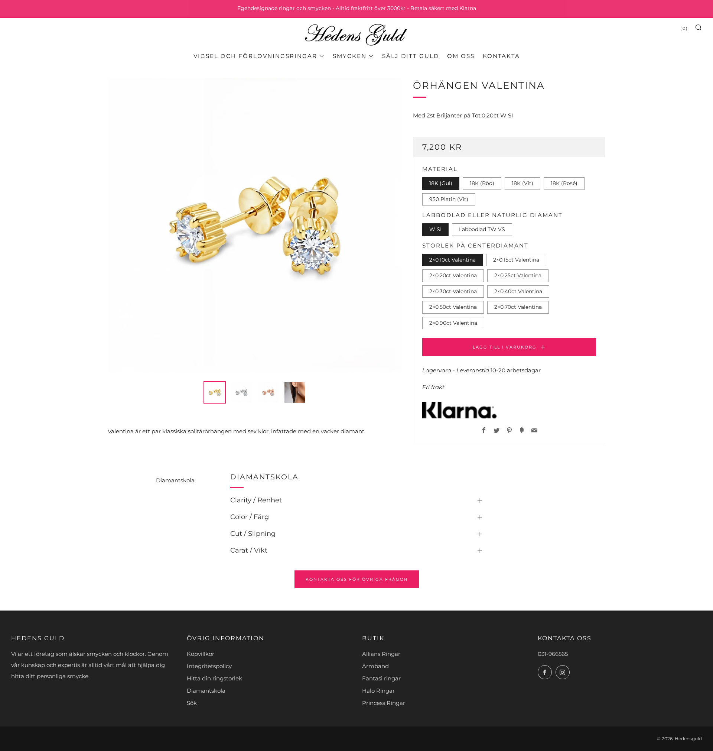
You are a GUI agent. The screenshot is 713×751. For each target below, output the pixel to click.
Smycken (350, 55)
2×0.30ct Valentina (453, 291)
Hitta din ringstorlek (214, 678)
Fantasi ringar (381, 678)
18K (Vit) (522, 184)
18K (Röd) (482, 184)
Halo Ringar (378, 690)
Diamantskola (175, 480)
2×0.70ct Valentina (518, 307)
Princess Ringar (383, 702)
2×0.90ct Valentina (453, 323)
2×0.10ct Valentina (452, 260)
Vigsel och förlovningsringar (255, 55)
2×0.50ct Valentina (453, 307)
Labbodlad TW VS (482, 230)
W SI (435, 230)
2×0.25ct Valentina (517, 276)
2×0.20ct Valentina (453, 276)
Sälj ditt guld (410, 55)
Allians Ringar (381, 653)
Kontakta (501, 55)
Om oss (461, 55)
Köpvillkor (200, 653)
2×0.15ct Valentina (516, 260)
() (684, 28)
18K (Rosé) (564, 184)
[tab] (215, 392)
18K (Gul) (440, 184)
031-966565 (553, 653)
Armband (375, 666)
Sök (192, 702)
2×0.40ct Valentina (518, 291)
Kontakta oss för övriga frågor (357, 579)
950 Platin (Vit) (448, 199)
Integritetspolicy (209, 666)
